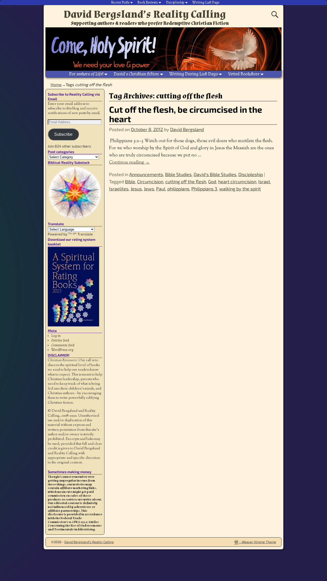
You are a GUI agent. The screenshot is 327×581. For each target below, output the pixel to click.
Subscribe (63, 134)
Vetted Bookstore (243, 74)
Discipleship (175, 2)
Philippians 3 (204, 188)
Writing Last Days (205, 2)
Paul (160, 188)
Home (56, 84)
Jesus (136, 188)
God (212, 181)
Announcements (146, 174)
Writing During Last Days (193, 74)
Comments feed (62, 345)
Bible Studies (178, 174)
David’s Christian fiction (136, 74)
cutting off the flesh (185, 181)
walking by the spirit (240, 188)
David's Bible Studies (215, 174)
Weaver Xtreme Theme (258, 542)
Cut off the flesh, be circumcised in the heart (185, 114)
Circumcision (150, 181)
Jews (149, 188)
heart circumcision (237, 181)
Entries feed (60, 340)
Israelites (119, 188)
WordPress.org (62, 350)
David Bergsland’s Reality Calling (145, 14)
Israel (264, 181)
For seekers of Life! (86, 74)
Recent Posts (120, 2)
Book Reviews (147, 2)
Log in (56, 336)
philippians (178, 188)
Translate (85, 234)
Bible (130, 181)
